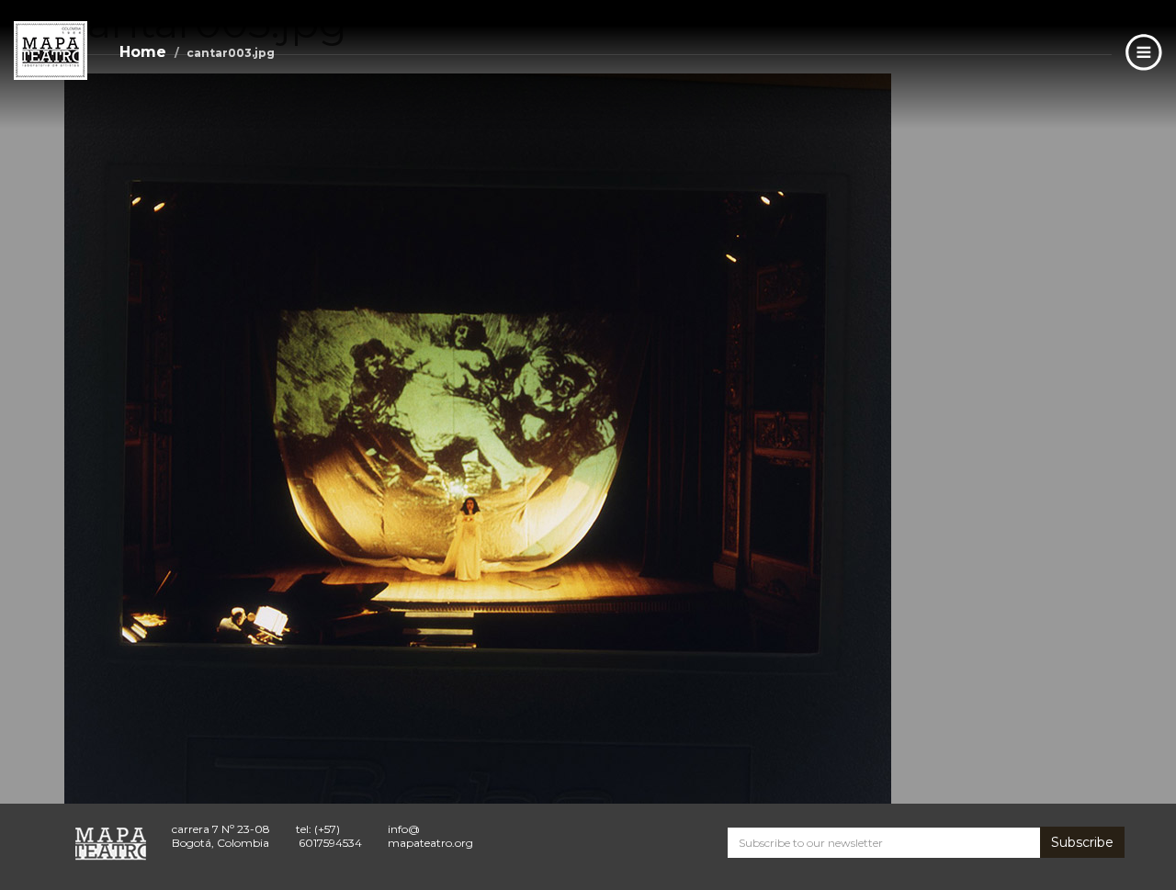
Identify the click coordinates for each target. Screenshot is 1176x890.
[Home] (50, 50)
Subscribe (1082, 842)
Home (142, 52)
